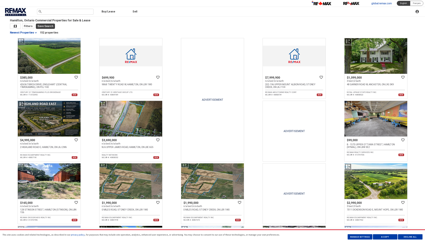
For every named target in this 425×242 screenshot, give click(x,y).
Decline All (410, 237)
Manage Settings (360, 237)
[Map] (15, 26)
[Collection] (351, 3)
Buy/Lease (108, 11)
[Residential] (322, 3)
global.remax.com (381, 3)
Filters (28, 26)
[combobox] (65, 12)
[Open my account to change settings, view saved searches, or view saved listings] (417, 11)
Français (417, 3)
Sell (134, 11)
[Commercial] (15, 12)
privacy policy (78, 234)
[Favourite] (76, 77)
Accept (385, 237)
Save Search (45, 26)
